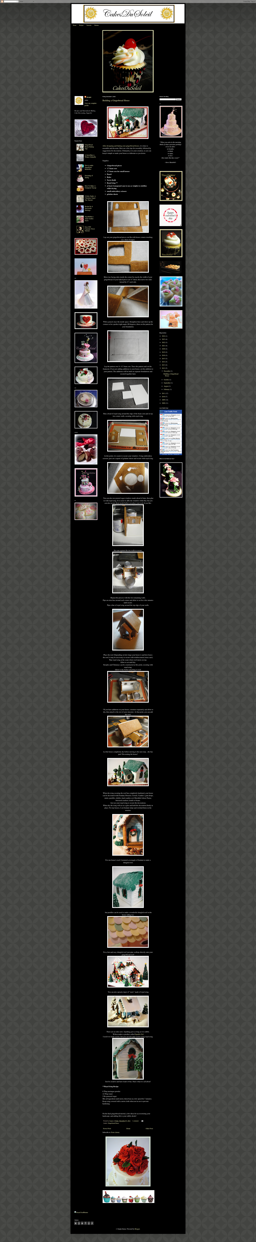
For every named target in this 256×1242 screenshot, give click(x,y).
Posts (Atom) (115, 1132)
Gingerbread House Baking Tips (89, 147)
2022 (164, 342)
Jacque (88, 97)
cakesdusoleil (164, 416)
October (166, 380)
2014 (164, 362)
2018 (164, 355)
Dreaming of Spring (89, 176)
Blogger (137, 1229)
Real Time (170, 454)
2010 (164, 396)
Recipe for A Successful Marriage (89, 208)
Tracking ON (176, 454)
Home (74, 25)
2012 (164, 368)
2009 (164, 400)
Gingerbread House (113, 1123)
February (167, 389)
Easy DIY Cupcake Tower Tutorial (90, 229)
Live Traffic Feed (170, 411)
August (166, 386)
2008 (164, 403)
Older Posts (149, 1128)
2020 (164, 349)
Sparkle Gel (139, 1034)
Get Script (164, 454)
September (167, 383)
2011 (164, 393)
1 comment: (135, 1121)
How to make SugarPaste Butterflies (89, 167)
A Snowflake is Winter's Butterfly (90, 156)
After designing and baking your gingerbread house (120, 146)
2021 (164, 346)
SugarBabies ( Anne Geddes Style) (89, 218)
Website (96, 25)
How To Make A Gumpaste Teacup (90, 187)
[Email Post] (142, 1121)
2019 (164, 352)
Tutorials (88, 25)
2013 (164, 365)
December (167, 371)
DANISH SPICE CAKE (174, 419)
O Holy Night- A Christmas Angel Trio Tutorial (90, 198)
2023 (164, 339)
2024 (164, 336)
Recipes (81, 25)
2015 (164, 358)
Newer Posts (107, 1128)
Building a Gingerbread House (116, 100)
